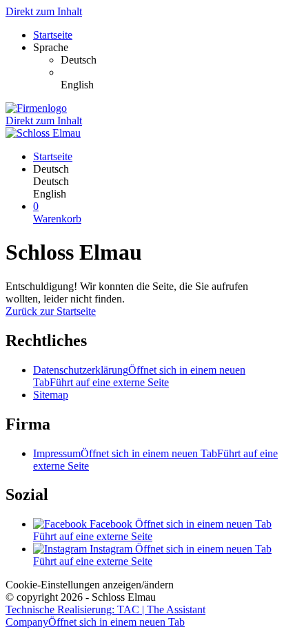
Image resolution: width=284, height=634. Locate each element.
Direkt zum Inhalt (44, 11)
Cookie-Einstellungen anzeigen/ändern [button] (90, 584)
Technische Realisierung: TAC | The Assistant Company (105, 616)
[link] (169, 60)
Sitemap (50, 395)
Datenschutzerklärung (139, 376)
